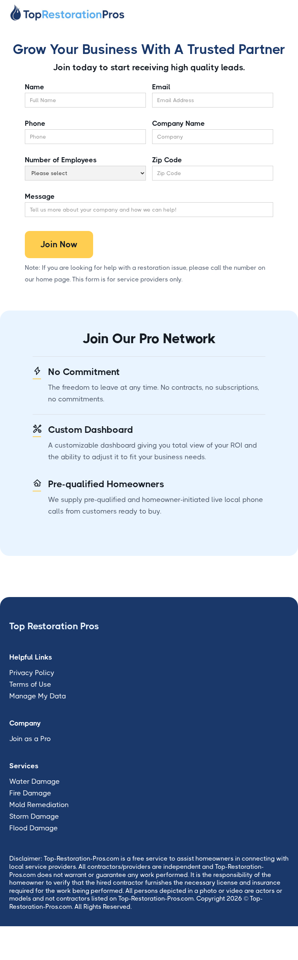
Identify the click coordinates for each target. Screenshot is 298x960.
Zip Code (167, 160)
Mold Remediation (39, 805)
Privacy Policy (31, 673)
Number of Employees (61, 160)
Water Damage (34, 781)
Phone (35, 123)
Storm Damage (34, 816)
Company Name (178, 123)
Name (34, 87)
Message (40, 196)
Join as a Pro (30, 739)
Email (161, 87)
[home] (67, 12)
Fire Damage (30, 793)
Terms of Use (30, 684)
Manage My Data (37, 696)
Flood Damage (33, 828)
